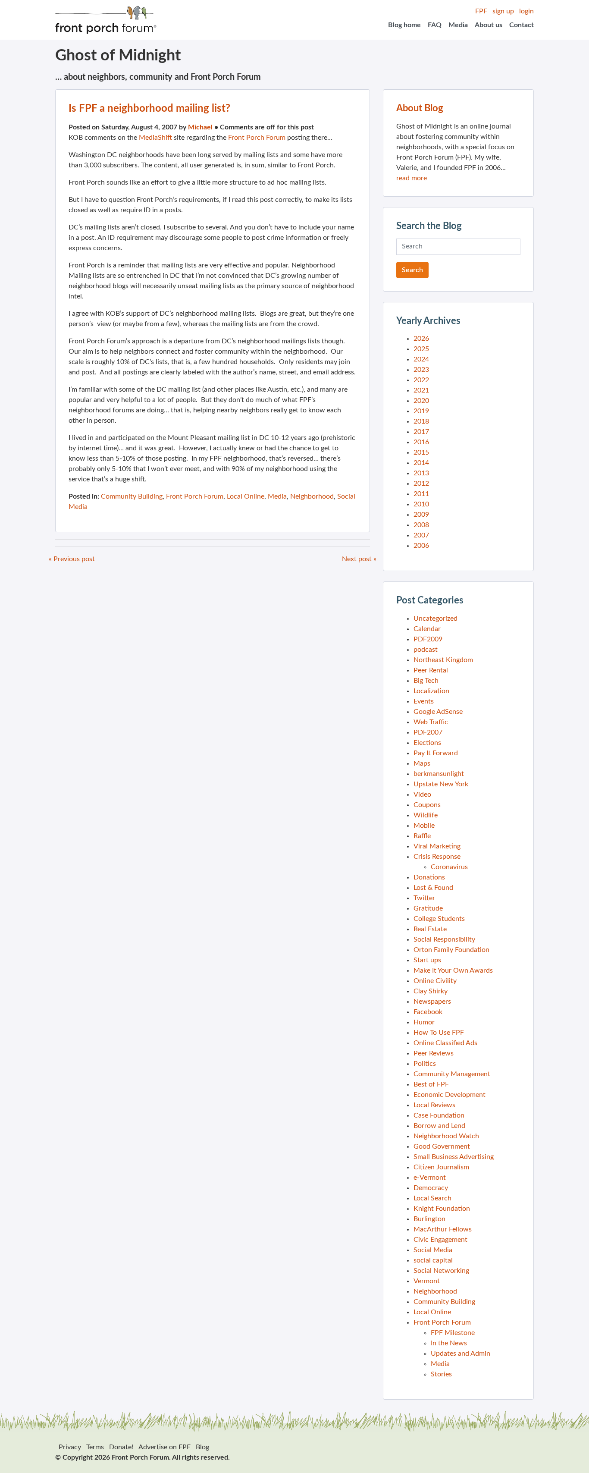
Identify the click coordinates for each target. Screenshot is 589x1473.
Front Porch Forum (256, 137)
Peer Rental (431, 670)
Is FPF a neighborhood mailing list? (149, 109)
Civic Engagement (440, 1239)
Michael (200, 127)
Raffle (422, 835)
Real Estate (430, 929)
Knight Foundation (442, 1208)
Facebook (428, 1011)
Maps (422, 763)
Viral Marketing (437, 846)
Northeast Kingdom (443, 659)
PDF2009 (428, 639)
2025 (421, 348)
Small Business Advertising (454, 1156)
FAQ (435, 25)
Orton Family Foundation (451, 949)
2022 (421, 380)
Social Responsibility (444, 939)
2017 (421, 431)
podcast (426, 649)
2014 (421, 462)
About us (488, 25)
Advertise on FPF (164, 1447)
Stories (441, 1374)
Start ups (427, 960)
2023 (421, 369)
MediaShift (155, 137)
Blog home (404, 25)
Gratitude (428, 908)
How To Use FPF (439, 1032)
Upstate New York (441, 784)
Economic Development (450, 1094)
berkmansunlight (439, 773)
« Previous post (72, 559)
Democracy (431, 1187)
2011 (421, 493)
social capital (433, 1260)
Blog (202, 1447)
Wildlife (426, 815)
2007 (421, 535)
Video (422, 794)
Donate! (121, 1447)
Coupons (427, 804)
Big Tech (426, 680)
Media (458, 25)
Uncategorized (435, 618)
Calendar (427, 628)
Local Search (432, 1198)
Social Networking (441, 1270)
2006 (421, 545)
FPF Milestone (453, 1332)
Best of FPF (431, 1084)
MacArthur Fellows (443, 1229)
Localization (431, 691)
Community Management (452, 1074)
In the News (449, 1343)
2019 (421, 411)
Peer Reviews (434, 1053)
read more (411, 178)
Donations (429, 877)
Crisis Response (437, 856)
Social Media (433, 1250)
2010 (421, 504)
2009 (421, 514)
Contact (521, 25)
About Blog (419, 108)
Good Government (442, 1146)
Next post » (359, 559)
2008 (421, 524)
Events (424, 701)
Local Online (245, 496)
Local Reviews (434, 1105)
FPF (481, 11)
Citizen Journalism (441, 1167)
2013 (421, 473)
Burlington (429, 1218)
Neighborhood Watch (446, 1136)
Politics (425, 1063)
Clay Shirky (431, 991)
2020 (421, 400)
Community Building (132, 496)
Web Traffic (431, 722)
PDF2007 (428, 732)
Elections (427, 742)
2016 (421, 442)
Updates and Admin (460, 1353)
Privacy (70, 1447)
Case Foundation (439, 1115)
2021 (421, 390)
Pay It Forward (436, 753)
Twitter (424, 898)
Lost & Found (433, 887)
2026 (421, 338)
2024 (421, 359)
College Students (439, 918)
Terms (95, 1447)
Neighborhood (312, 496)
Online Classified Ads (445, 1043)
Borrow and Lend (439, 1125)
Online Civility (435, 980)
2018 (421, 421)
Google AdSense (438, 711)
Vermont (427, 1281)
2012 (421, 483)
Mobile (424, 825)
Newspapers (432, 1001)
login (526, 11)
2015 (421, 452)
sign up (503, 11)
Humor (424, 1022)
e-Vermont (430, 1177)
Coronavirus (449, 867)
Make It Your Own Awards (453, 970)
